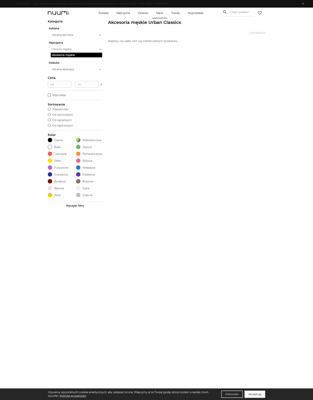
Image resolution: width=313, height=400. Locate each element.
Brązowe (87, 181)
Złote (57, 195)
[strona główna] (64, 13)
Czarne (58, 140)
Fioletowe (88, 174)
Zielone (87, 147)
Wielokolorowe (91, 140)
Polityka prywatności (73, 395)
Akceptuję (255, 394)
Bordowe (60, 181)
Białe (57, 147)
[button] (154, 4)
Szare (85, 188)
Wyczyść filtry (75, 205)
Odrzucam (232, 394)
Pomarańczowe (92, 154)
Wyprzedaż (59, 95)
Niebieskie (88, 167)
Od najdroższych (62, 125)
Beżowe (59, 188)
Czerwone (60, 154)
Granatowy (61, 174)
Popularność (60, 109)
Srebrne (87, 195)
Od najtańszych (62, 120)
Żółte (57, 160)
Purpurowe (61, 167)
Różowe (87, 160)
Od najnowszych (62, 114)
